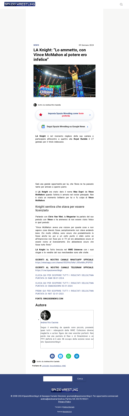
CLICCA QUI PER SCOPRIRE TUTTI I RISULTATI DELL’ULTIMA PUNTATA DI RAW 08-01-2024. (64, 276)
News (36, 45)
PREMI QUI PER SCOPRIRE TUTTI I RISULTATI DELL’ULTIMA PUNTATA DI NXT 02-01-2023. (64, 292)
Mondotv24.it (67, 412)
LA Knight (45, 366)
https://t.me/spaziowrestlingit (48, 270)
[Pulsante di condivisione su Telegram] (76, 356)
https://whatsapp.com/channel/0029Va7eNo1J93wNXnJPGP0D (64, 262)
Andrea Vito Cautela (49, 322)
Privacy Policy (64, 402)
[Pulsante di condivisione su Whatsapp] (68, 356)
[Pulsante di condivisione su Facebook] (52, 356)
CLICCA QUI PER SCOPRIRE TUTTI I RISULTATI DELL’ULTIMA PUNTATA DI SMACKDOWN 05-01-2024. (64, 284)
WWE (64, 366)
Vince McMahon (55, 366)
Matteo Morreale (68, 407)
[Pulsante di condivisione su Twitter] (60, 356)
